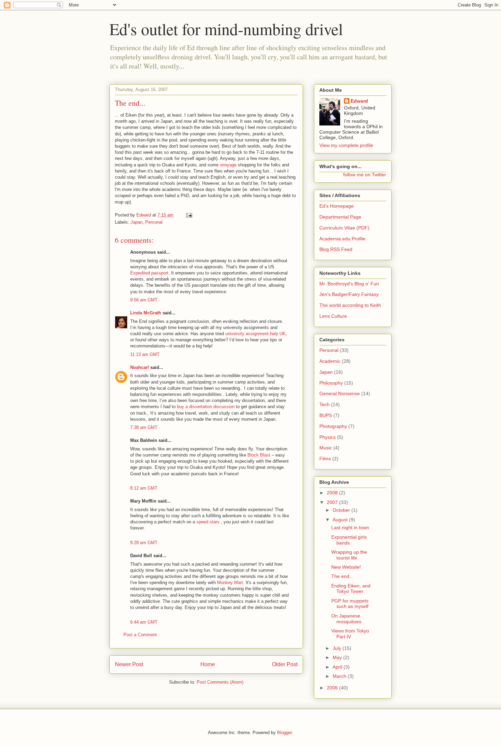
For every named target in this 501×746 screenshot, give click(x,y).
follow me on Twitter (364, 174)
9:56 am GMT (143, 299)
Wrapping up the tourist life (349, 555)
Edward (359, 101)
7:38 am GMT (143, 427)
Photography (333, 426)
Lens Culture (333, 316)
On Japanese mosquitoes (346, 618)
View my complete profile (346, 145)
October (342, 510)
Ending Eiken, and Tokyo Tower (350, 588)
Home (207, 664)
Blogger (284, 732)
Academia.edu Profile (342, 238)
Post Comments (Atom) (220, 682)
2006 (333, 687)
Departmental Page (340, 217)
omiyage (228, 164)
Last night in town (350, 527)
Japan (136, 222)
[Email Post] (189, 215)
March (340, 676)
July (338, 648)
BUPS (325, 415)
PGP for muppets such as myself (349, 603)
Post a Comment (140, 634)
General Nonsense (339, 393)
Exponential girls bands (349, 540)
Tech (324, 404)
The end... (342, 576)
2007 (333, 502)
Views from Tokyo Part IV (350, 633)
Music (325, 447)
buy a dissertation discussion (205, 406)
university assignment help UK (255, 333)
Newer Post (129, 664)
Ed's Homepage (336, 206)
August (341, 519)
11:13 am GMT (145, 354)
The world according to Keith (350, 305)
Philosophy (331, 383)
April (338, 667)
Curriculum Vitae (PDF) (344, 227)
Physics (327, 437)
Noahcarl (139, 367)
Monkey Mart (230, 582)
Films (325, 458)
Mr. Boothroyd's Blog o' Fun (349, 283)
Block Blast (258, 455)
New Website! (346, 567)
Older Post (285, 664)
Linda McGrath (145, 312)
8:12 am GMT (143, 488)
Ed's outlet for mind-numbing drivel (226, 29)
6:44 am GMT (143, 622)
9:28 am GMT (143, 542)
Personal (154, 222)
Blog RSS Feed (335, 249)
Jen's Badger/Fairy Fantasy (349, 294)
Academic (329, 361)
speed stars (207, 521)
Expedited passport (149, 272)
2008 (333, 492)
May (338, 657)
